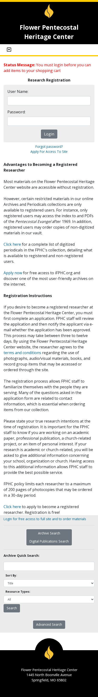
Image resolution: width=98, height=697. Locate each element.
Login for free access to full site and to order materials (45, 519)
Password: (16, 112)
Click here (12, 244)
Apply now (13, 272)
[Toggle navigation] (9, 49)
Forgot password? (49, 146)
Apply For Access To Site (49, 151)
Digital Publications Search (49, 541)
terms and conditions (22, 352)
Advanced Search (49, 624)
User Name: (17, 91)
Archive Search (49, 533)
